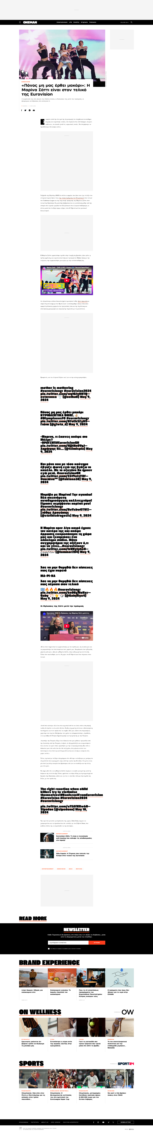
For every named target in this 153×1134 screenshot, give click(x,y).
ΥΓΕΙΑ (52, 1039)
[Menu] (20, 22)
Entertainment (62, 22)
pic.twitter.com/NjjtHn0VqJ (62, 446)
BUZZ (71, 868)
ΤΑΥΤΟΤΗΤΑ (35, 1122)
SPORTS (31, 1064)
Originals (84, 22)
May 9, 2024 (78, 424)
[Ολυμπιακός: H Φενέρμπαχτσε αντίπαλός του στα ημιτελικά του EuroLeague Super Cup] (62, 1078)
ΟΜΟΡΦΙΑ (111, 1039)
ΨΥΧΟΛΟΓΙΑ (26, 1039)
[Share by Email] (33, 110)
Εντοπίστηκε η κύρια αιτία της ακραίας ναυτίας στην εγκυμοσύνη (61, 1044)
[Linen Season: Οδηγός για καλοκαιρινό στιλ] (33, 977)
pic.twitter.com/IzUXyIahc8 (63, 549)
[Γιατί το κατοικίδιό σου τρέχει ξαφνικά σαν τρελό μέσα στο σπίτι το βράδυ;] (90, 1027)
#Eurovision (50, 798)
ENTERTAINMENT (62, 833)
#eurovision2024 (77, 391)
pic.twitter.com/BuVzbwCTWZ (64, 510)
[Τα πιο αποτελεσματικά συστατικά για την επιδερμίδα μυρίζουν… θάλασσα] (119, 1027)
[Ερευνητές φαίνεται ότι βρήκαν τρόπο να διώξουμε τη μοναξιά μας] (33, 1027)
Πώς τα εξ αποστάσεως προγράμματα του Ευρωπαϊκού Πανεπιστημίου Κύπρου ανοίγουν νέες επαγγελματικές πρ (90, 994)
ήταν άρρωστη (82, 301)
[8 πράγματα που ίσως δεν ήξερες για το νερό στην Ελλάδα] (119, 977)
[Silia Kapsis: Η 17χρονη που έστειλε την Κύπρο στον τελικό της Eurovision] (47, 853)
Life (70, 22)
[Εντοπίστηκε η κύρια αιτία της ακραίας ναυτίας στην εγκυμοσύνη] (62, 1027)
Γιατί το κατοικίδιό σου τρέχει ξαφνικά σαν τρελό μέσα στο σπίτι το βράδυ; (89, 1044)
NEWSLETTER (126, 1122)
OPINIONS (111, 1090)
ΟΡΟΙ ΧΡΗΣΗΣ (55, 1122)
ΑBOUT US (44, 1122)
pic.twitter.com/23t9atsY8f (63, 476)
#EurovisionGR (67, 443)
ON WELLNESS (40, 1012)
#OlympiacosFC (53, 418)
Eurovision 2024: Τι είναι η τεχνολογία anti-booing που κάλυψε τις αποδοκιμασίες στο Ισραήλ (74, 838)
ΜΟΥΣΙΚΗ (79, 868)
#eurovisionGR (69, 473)
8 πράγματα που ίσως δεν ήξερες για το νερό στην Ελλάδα (118, 992)
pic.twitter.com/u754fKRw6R (64, 806)
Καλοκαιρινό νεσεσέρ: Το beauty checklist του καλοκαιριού (60, 992)
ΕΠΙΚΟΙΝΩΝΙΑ (23, 1122)
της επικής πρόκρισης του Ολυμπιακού (71, 198)
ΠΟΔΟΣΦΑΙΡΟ (26, 1090)
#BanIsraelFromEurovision (81, 795)
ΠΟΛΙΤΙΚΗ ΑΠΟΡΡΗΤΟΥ (71, 1122)
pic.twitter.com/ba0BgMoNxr (64, 593)
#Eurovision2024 (73, 798)
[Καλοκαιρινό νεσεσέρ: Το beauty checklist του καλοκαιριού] (62, 977)
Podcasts (92, 22)
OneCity (76, 22)
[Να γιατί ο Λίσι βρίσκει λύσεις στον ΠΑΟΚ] (119, 1078)
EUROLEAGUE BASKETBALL (59, 1090)
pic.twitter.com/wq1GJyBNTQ (63, 394)
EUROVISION (26, 81)
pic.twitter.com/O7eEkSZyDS (63, 421)
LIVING (81, 1039)
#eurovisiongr (51, 391)
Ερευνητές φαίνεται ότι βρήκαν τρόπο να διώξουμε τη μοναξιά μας (33, 1044)
